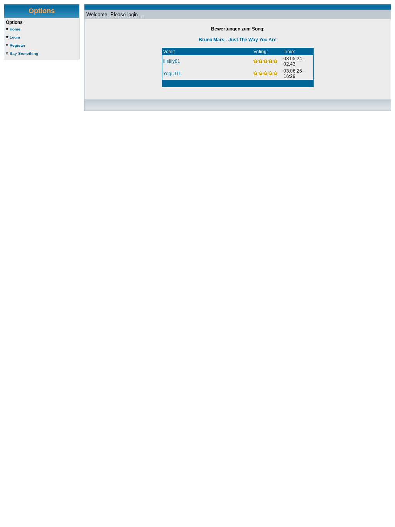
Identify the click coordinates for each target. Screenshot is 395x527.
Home (15, 29)
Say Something (24, 53)
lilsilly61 (171, 61)
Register (17, 45)
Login (15, 37)
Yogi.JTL (172, 73)
